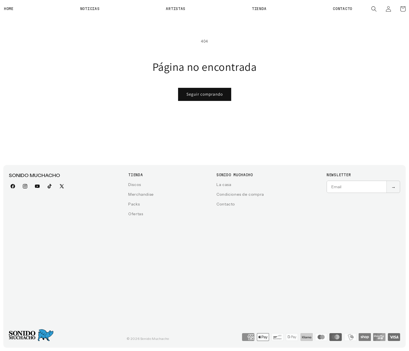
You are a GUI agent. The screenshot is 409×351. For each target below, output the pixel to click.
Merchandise (141, 194)
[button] (374, 9)
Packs (134, 204)
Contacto (225, 204)
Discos (134, 184)
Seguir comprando (204, 94)
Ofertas (135, 213)
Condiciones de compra (240, 194)
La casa (223, 184)
